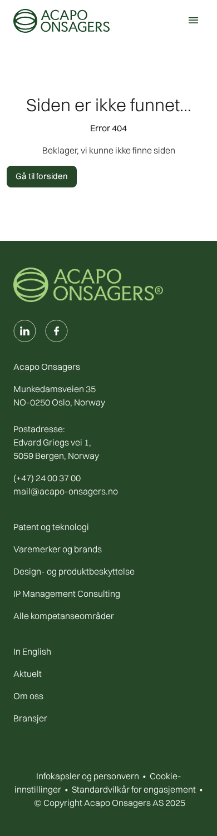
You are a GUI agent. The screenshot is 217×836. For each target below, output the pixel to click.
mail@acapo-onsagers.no (65, 491)
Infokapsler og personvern (87, 775)
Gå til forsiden (42, 176)
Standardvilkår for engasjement (134, 789)
